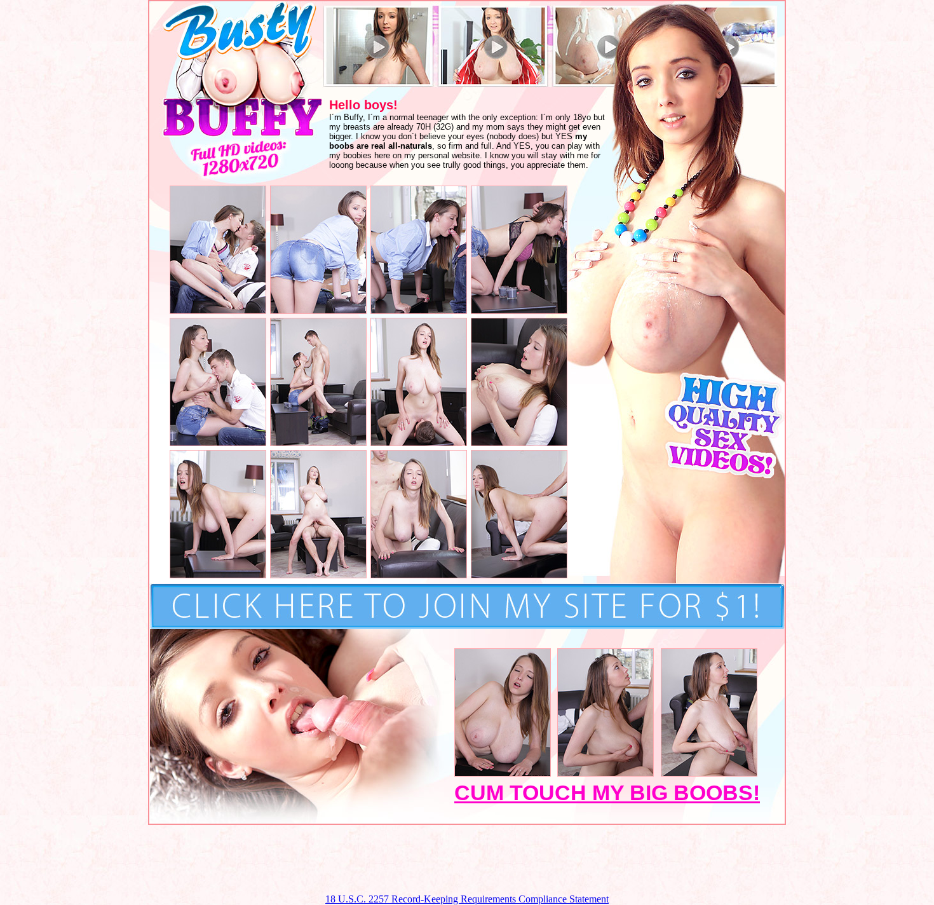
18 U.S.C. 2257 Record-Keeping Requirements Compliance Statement (467, 899)
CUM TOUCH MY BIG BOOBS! (607, 792)
